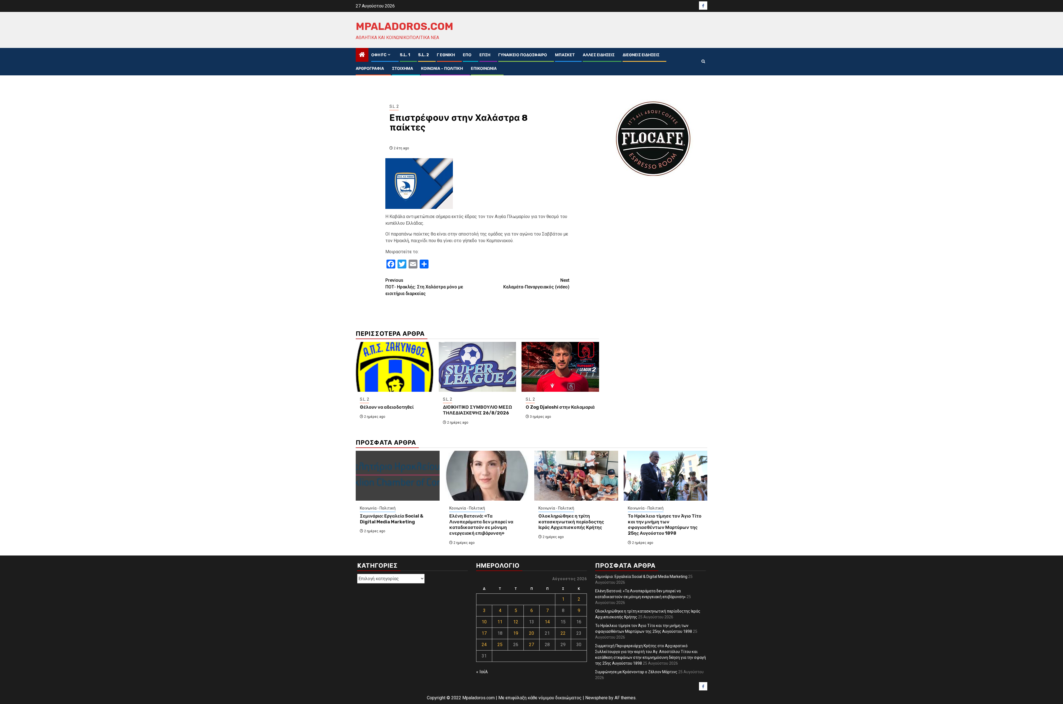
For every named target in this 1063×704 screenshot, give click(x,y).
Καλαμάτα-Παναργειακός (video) (536, 284)
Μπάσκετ (565, 55)
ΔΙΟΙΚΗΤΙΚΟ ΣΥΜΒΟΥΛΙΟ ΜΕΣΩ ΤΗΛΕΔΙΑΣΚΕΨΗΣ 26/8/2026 (477, 410)
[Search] (703, 61)
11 (499, 621)
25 (499, 644)
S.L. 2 (423, 55)
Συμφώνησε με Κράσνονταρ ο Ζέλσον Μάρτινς (636, 672)
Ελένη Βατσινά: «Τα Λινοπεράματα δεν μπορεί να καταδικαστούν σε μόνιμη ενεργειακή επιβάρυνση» (481, 524)
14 (547, 621)
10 (484, 621)
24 (484, 644)
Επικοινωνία (484, 68)
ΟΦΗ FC (378, 55)
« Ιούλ (482, 671)
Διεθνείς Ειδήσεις (641, 55)
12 (515, 621)
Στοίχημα (402, 68)
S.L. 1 (405, 55)
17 (484, 633)
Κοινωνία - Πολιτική (378, 508)
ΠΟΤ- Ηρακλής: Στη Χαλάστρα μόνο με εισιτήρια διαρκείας (424, 287)
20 (531, 633)
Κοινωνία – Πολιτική (442, 68)
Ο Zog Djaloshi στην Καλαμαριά (560, 407)
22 (563, 633)
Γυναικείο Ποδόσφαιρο (522, 55)
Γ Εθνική (446, 55)
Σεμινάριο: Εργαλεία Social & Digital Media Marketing (391, 518)
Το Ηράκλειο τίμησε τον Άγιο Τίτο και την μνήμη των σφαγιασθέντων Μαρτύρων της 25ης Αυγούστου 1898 (664, 524)
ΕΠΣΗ (484, 55)
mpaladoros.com (404, 26)
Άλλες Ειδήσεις (599, 55)
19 (515, 633)
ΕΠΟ (467, 55)
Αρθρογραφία (370, 68)
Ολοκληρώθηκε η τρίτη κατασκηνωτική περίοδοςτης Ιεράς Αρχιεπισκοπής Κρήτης (571, 521)
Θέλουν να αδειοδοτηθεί (387, 407)
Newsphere (596, 697)
